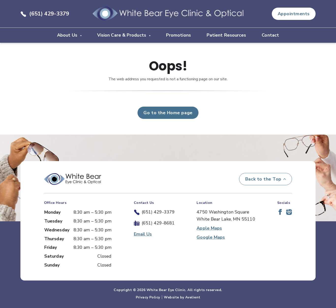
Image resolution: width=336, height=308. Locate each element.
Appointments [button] (294, 14)
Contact (270, 35)
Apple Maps (209, 228)
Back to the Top (263, 179)
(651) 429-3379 (49, 13)
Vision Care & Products (122, 35)
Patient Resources (226, 35)
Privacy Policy (148, 297)
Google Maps (211, 237)
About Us (67, 35)
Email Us (143, 234)
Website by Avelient (182, 297)
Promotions (178, 35)
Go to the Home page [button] (167, 113)
